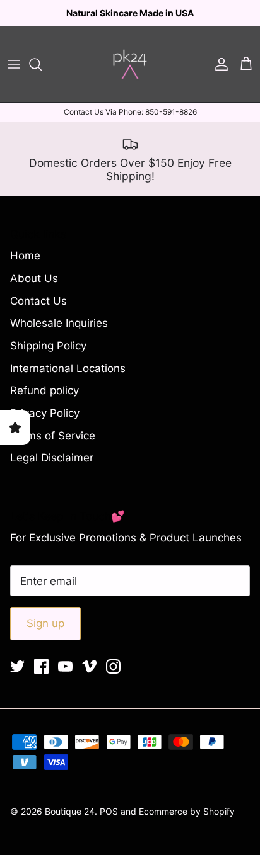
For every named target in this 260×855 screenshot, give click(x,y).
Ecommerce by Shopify (187, 821)
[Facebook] (41, 677)
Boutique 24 (70, 821)
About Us (34, 289)
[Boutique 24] (130, 74)
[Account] (218, 75)
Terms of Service (52, 446)
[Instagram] (113, 677)
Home (25, 266)
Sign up (45, 634)
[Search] (42, 75)
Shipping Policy (48, 356)
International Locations (68, 378)
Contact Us (38, 311)
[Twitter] (17, 677)
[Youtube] (65, 677)
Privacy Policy (45, 423)
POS (109, 821)
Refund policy (44, 401)
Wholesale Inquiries (59, 333)
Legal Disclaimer (51, 468)
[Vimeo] (89, 677)
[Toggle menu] (14, 75)
